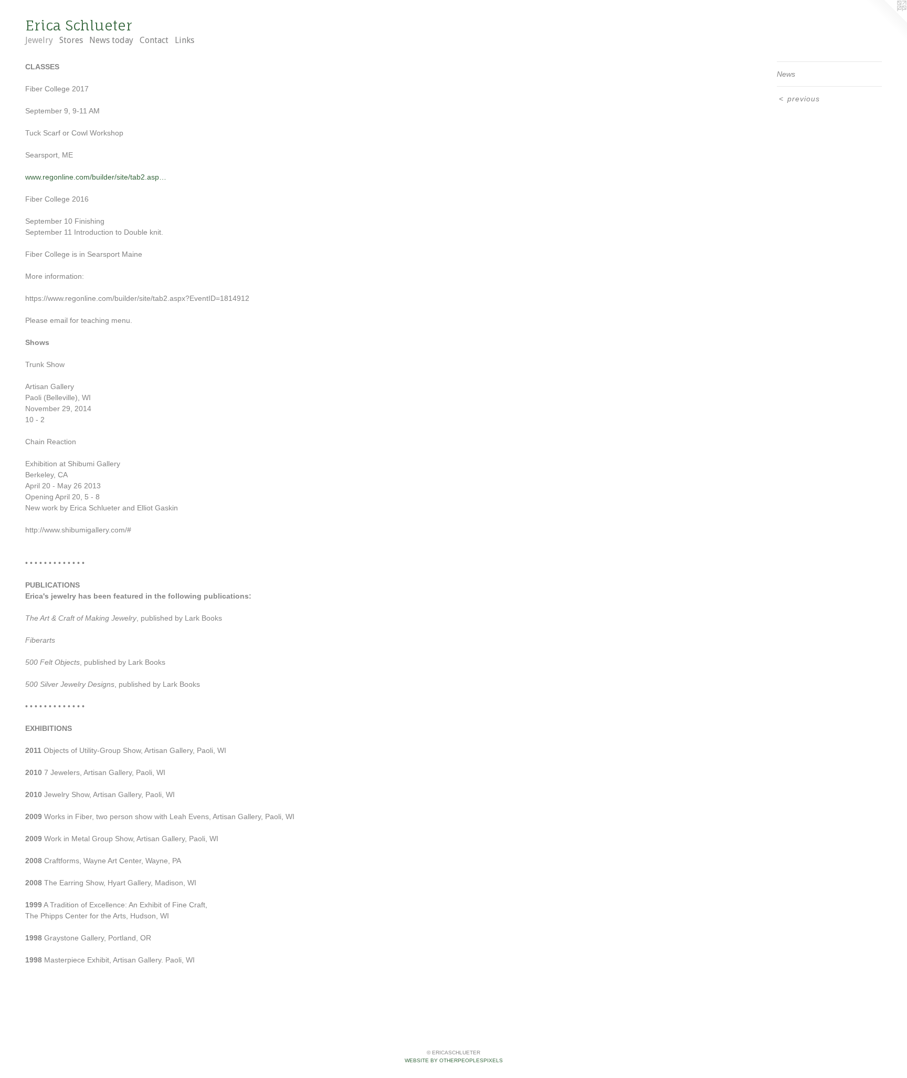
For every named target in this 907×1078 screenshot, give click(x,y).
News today (111, 40)
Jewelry (39, 40)
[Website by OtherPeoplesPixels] (886, 21)
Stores (71, 40)
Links (184, 40)
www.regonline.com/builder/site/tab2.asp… (95, 177)
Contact (154, 40)
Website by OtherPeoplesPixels (454, 1060)
